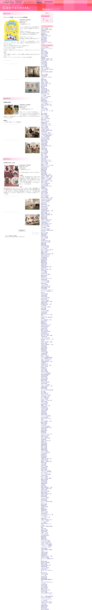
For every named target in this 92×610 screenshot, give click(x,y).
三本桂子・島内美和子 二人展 (47, 344)
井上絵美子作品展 (44, 375)
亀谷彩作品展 (43, 431)
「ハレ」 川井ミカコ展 (45, 517)
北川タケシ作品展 (44, 378)
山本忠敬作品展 (44, 513)
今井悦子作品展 (44, 410)
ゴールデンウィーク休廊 (45, 547)
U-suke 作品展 (43, 463)
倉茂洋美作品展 (44, 167)
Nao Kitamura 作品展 (45, 93)
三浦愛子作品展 (44, 263)
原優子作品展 (43, 39)
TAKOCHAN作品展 (44, 47)
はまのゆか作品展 (44, 184)
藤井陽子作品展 (44, 275)
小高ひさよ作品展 (44, 28)
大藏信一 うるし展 (44, 532)
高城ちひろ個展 (44, 114)
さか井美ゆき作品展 (45, 535)
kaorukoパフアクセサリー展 (46, 434)
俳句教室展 (43, 187)
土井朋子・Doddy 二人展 (45, 83)
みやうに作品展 (44, 248)
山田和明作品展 (44, 406)
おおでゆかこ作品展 (45, 166)
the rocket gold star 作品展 (45, 241)
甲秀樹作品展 (43, 439)
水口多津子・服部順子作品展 (46, 130)
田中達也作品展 (44, 456)
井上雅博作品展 (44, 467)
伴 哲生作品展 (43, 345)
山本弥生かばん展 (44, 363)
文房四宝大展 (43, 510)
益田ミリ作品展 (44, 447)
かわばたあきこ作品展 (45, 221)
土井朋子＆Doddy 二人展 (45, 160)
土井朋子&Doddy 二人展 (45, 123)
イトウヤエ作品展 (44, 151)
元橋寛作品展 (43, 412)
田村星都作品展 (44, 387)
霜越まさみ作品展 (44, 330)
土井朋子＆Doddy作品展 (45, 200)
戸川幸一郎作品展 (44, 52)
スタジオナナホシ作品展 (45, 96)
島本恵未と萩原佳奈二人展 (46, 493)
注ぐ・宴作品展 (44, 600)
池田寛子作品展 (44, 51)
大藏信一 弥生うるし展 (45, 470)
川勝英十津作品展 (44, 552)
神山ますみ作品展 (44, 56)
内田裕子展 (43, 33)
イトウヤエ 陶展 (44, 109)
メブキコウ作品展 (44, 284)
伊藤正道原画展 (44, 234)
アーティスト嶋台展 (45, 115)
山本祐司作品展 (44, 313)
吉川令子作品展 (44, 38)
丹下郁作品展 (43, 37)
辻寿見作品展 (43, 30)
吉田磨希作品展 (44, 444)
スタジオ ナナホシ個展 (45, 274)
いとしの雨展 (43, 95)
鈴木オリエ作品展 (44, 399)
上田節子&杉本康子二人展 (46, 145)
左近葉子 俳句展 (44, 354)
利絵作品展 (43, 322)
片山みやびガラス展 (45, 435)
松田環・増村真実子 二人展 (46, 487)
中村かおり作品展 (44, 127)
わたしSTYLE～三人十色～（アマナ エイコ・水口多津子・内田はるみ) (47, 291)
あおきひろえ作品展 (45, 609)
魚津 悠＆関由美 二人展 (46, 421)
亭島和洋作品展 (44, 576)
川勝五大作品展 (44, 383)
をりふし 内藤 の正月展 (45, 437)
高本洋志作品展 (44, 591)
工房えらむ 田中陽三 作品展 (46, 29)
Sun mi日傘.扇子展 (44, 587)
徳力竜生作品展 (44, 413)
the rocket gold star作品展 (45, 331)
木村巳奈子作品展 (44, 371)
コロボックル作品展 (45, 201)
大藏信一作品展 (44, 80)
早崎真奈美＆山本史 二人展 (46, 556)
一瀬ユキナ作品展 (44, 409)
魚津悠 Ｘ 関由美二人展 (46, 461)
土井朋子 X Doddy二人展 (46, 400)
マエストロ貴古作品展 (45, 136)
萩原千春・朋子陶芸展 (45, 562)
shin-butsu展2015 (44, 515)
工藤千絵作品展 (44, 88)
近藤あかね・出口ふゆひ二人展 (47, 253)
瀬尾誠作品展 (43, 243)
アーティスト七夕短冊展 (45, 415)
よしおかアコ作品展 (45, 300)
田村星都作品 (43, 454)
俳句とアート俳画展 (45, 67)
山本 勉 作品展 (44, 366)
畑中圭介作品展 (44, 343)
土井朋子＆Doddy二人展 (45, 240)
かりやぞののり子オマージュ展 (47, 514)
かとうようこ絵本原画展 (45, 474)
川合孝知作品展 (44, 75)
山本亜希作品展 (44, 353)
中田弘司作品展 (44, 531)
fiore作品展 (43, 239)
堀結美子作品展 (44, 498)
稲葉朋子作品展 (44, 299)
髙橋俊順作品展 (44, 260)
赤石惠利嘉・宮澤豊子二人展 (46, 58)
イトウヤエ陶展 (44, 65)
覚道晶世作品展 (44, 606)
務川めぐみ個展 (44, 504)
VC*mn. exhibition (44, 327)
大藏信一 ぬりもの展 (45, 360)
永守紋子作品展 (44, 64)
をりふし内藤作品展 (45, 397)
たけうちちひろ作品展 (45, 228)
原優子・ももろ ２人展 (45, 405)
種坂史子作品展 (44, 380)
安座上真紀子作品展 (45, 138)
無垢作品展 (43, 57)
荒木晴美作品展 (44, 206)
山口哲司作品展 (44, 500)
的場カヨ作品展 (44, 401)
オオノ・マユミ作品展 (45, 384)
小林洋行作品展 (44, 296)
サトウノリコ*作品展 (45, 121)
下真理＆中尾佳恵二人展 (45, 565)
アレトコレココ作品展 (45, 226)
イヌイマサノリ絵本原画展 (46, 471)
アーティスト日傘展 (45, 497)
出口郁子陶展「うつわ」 (45, 396)
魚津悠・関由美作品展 (45, 374)
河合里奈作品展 (44, 332)
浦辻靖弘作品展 (44, 66)
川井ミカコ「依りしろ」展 (46, 278)
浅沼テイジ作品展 (44, 511)
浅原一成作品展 (44, 113)
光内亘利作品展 (44, 273)
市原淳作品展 (43, 432)
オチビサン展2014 (44, 534)
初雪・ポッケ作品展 (45, 356)
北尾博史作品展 (44, 218)
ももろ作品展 (43, 61)
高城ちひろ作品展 (44, 53)
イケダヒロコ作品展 (45, 567)
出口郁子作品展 (44, 288)
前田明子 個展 (43, 462)
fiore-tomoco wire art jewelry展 (46, 199)
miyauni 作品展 (44, 370)
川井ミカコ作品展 (44, 74)
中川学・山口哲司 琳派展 (46, 478)
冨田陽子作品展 (44, 262)
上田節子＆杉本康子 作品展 (46, 301)
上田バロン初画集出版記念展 (46, 357)
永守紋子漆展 (43, 227)
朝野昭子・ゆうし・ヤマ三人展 (47, 165)
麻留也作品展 (43, 261)
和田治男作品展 (44, 376)
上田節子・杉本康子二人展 (46, 104)
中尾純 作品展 (44, 193)
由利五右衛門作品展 (45, 90)
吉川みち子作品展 (44, 192)
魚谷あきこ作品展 (44, 82)
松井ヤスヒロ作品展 (45, 557)
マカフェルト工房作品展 (45, 373)
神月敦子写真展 (44, 585)
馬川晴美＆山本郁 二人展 (46, 304)
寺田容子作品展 (44, 480)
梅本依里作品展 (44, 449)
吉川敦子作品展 (44, 62)
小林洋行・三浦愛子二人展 (46, 219)
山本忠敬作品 (43, 362)
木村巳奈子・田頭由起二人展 (46, 214)
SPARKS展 (43, 147)
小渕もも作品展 (44, 54)
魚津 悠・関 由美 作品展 (46, 335)
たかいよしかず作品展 (45, 452)
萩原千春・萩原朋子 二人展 (46, 180)
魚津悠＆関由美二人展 (45, 287)
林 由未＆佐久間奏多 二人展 (46, 197)
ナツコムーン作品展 (45, 521)
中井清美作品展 (44, 279)
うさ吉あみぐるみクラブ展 (46, 601)
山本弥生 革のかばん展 (45, 589)
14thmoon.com (7, 236)
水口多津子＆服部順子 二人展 (47, 210)
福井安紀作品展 (44, 509)
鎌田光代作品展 (44, 86)
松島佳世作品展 (44, 379)
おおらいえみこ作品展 (45, 118)
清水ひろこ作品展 (44, 97)
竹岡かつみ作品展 (44, 156)
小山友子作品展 (44, 453)
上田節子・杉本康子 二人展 (46, 60)
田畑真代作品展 (44, 34)
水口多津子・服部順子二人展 (46, 175)
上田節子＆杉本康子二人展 (46, 186)
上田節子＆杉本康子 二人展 (46, 386)
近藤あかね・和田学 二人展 (46, 177)
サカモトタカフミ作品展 (45, 132)
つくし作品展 (43, 522)
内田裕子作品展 (44, 148)
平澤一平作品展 (44, 473)
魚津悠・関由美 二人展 (45, 174)
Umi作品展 (43, 484)
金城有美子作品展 (44, 605)
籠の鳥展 (42, 87)
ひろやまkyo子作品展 (45, 280)
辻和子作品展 (43, 528)
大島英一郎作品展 (44, 141)
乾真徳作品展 (43, 505)
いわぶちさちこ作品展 (45, 338)
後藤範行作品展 (44, 169)
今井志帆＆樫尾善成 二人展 (46, 361)
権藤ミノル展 (43, 154)
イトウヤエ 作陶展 (45, 310)
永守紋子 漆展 (43, 428)
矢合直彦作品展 (44, 209)
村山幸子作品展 (44, 84)
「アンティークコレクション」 (47, 598)
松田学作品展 (43, 465)
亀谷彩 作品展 (44, 588)
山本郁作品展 (43, 170)
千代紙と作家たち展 (45, 128)
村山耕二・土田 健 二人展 (46, 269)
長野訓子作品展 (44, 140)
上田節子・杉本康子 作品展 (46, 341)
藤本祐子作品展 (44, 563)
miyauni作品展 (43, 424)
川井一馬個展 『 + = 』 (45, 392)
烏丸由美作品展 (44, 41)
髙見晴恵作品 (43, 367)
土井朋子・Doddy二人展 (45, 35)
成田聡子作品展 (44, 92)
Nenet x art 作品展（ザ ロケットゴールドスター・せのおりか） (47, 594)
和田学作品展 (43, 171)
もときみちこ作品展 (45, 247)
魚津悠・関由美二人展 (45, 91)
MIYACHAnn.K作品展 (45, 31)
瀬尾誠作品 (43, 508)
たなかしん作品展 (44, 574)
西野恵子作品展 (44, 492)
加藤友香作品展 (44, 578)
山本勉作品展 (43, 457)
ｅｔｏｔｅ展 (43, 575)
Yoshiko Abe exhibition (45, 195)
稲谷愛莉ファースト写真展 (46, 178)
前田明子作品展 (44, 323)
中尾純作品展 (43, 235)
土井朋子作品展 (44, 482)
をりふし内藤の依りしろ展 (46, 319)
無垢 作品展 (43, 99)
